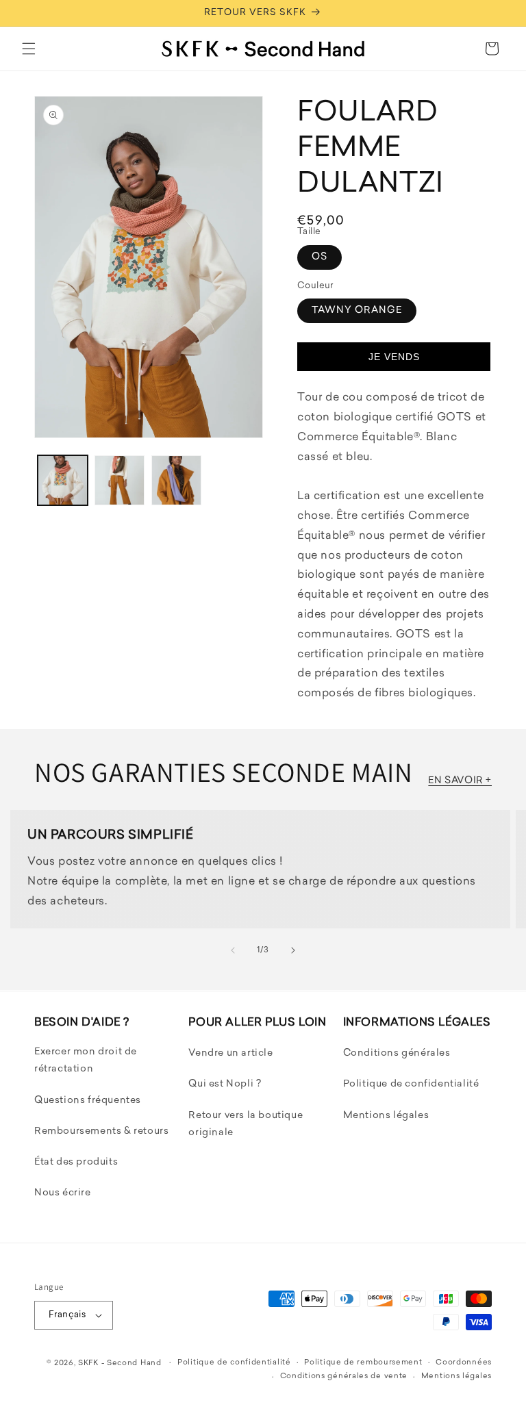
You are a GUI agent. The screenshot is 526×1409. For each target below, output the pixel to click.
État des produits (76, 1162)
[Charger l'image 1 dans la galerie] (63, 480)
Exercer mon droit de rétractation (85, 1060)
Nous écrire (62, 1193)
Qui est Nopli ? (224, 1084)
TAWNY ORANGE (357, 310)
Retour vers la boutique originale (245, 1124)
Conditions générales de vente (344, 1376)
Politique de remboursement (363, 1363)
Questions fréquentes (87, 1100)
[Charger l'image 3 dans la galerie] (176, 480)
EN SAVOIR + (460, 781)
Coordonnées (464, 1363)
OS (319, 257)
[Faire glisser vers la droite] (293, 950)
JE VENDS (394, 356)
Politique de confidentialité (411, 1084)
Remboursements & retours (101, 1131)
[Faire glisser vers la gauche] (233, 950)
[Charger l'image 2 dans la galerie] (120, 480)
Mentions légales (386, 1115)
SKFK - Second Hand (120, 1363)
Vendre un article (230, 1053)
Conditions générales (397, 1053)
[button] (29, 49)
